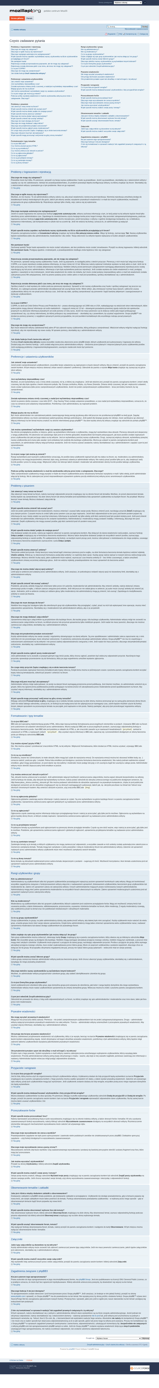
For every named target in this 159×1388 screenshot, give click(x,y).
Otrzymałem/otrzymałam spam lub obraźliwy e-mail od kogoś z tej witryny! (109, 79)
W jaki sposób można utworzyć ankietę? (26, 114)
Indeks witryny (20, 30)
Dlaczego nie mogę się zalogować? (24, 49)
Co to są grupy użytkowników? (92, 54)
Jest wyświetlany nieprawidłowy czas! (25, 84)
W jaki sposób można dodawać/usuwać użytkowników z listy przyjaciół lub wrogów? (112, 90)
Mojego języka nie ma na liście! (22, 89)
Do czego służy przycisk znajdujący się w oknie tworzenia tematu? (39, 130)
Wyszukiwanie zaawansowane (136, 29)
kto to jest (96, 1316)
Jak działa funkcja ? (28, 73)
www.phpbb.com (18, 1296)
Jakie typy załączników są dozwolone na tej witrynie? (101, 129)
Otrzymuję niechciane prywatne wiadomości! (98, 77)
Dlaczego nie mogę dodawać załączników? (27, 123)
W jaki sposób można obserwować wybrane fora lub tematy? (104, 118)
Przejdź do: (90, 1338)
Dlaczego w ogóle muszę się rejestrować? (27, 52)
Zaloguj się (144, 34)
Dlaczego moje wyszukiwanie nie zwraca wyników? (100, 100)
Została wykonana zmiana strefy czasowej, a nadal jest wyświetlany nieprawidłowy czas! (44, 86)
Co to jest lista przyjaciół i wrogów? (94, 87)
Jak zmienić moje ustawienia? (22, 82)
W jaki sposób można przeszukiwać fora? (96, 98)
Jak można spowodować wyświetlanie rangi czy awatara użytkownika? (38, 91)
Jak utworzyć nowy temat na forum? (25, 106)
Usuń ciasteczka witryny (115, 1345)
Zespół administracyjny (95, 1345)
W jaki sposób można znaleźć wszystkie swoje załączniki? (103, 131)
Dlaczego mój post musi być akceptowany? (27, 133)
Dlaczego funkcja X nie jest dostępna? (95, 142)
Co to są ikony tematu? (19, 163)
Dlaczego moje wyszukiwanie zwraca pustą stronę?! (100, 103)
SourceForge (140, 1368)
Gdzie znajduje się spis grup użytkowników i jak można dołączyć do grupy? (109, 56)
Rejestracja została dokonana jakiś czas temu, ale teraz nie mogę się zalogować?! (42, 66)
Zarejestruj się (131, 34)
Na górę (16, 188)
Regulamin (112, 34)
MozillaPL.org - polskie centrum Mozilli (38, 11)
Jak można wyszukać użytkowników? (95, 105)
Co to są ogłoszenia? (19, 155)
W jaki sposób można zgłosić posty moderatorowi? (30, 128)
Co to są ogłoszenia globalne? (22, 153)
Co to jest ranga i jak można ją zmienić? (26, 93)
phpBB (71, 1349)
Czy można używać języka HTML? (24, 146)
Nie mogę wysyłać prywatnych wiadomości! (97, 74)
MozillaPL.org (31, 1366)
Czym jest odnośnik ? (98, 66)
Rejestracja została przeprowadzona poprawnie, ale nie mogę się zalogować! (40, 64)
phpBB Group (85, 1279)
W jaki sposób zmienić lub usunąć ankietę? (27, 118)
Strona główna (17, 18)
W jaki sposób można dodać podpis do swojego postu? (31, 111)
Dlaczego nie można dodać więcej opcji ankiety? (29, 116)
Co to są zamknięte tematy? (21, 160)
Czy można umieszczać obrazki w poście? (27, 151)
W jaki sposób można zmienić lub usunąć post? (29, 109)
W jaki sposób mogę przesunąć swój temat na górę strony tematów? (37, 135)
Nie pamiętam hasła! (18, 61)
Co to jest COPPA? (18, 68)
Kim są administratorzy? (90, 49)
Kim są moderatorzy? (89, 52)
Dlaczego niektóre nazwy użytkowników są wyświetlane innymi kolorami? (108, 61)
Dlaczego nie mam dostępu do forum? (25, 121)
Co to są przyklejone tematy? (22, 158)
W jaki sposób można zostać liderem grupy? (97, 59)
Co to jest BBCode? (18, 143)
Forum (29, 18)
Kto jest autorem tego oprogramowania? (96, 139)
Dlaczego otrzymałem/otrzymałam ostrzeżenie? (29, 126)
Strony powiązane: (106, 2)
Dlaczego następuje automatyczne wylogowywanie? (30, 54)
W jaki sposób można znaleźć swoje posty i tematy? (100, 108)
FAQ (120, 34)
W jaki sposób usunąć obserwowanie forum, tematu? (101, 121)
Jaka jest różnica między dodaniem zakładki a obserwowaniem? (105, 116)
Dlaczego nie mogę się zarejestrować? (25, 71)
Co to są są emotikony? (20, 148)
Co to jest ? (96, 64)
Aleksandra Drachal (23, 1368)
